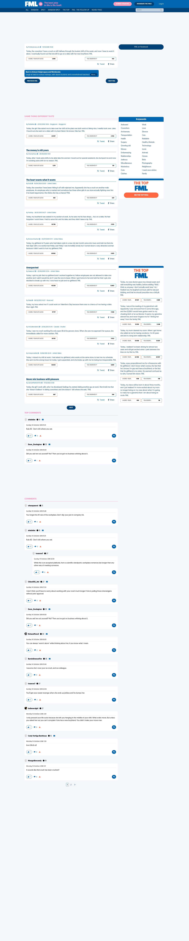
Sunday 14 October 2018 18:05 (36, 639)
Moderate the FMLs (144, 4)
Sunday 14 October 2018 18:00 (36, 450)
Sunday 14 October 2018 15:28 (36, 511)
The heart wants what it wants (41, 180)
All (27, 10)
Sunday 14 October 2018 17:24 (36, 587)
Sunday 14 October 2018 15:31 (36, 425)
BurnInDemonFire (35, 659)
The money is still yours (37, 150)
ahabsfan (32, 420)
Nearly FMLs (97, 10)
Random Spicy (54, 10)
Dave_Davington (35, 444)
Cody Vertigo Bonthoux (37, 736)
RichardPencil (33, 634)
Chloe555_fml (33, 582)
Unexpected (32, 268)
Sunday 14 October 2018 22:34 (44, 559)
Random (34, 10)
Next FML (111, 81)
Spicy (43, 10)
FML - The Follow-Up (80, 10)
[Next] (74, 785)
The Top (66, 10)
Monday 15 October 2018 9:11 (36, 766)
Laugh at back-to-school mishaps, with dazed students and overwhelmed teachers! (61, 73)
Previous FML (32, 81)
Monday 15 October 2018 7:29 (36, 741)
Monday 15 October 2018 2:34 (36, 714)
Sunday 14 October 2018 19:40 (36, 664)
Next (71, 407)
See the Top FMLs (141, 195)
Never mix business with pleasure (42, 379)
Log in (161, 4)
